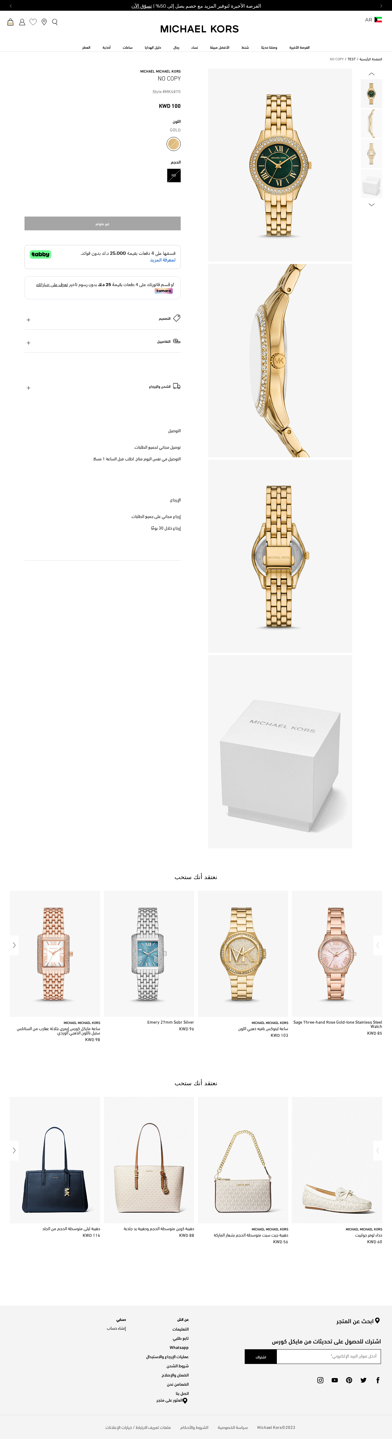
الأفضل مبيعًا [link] (219, 46)
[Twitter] (363, 1380)
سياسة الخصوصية (233, 1427)
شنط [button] (245, 46)
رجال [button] (176, 46)
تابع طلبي (181, 1338)
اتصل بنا (182, 1393)
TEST (352, 59)
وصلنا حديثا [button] (269, 46)
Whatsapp (179, 1347)
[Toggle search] (55, 21)
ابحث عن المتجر (355, 1321)
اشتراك (261, 1356)
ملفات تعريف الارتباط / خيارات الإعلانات (138, 1427)
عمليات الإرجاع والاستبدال (167, 1356)
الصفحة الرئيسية (371, 59)
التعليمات (180, 1328)
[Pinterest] (349, 1380)
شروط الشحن (178, 1365)
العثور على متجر (169, 1399)
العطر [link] (86, 46)
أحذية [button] (107, 46)
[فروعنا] (44, 21)
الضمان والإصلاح (175, 1374)
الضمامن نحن (178, 1384)
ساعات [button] (128, 46)
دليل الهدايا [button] (153, 46)
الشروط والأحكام (194, 1427)
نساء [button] (194, 46)
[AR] (378, 21)
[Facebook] (378, 1380)
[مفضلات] (33, 22)
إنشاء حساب (116, 1328)
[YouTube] (335, 1380)
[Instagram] (320, 1380)
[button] (377, 945)
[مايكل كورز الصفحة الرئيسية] (200, 32)
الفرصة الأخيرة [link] (299, 46)
